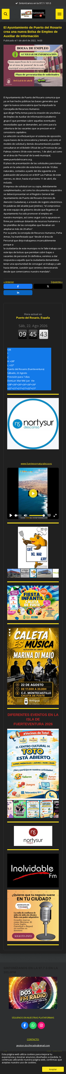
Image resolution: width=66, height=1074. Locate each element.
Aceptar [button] (53, 1069)
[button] (55, 530)
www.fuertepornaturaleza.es (36, 463)
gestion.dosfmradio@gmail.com (33, 1045)
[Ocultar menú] (59, 14)
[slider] (16, 515)
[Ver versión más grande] (33, 603)
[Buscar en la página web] (6, 14)
